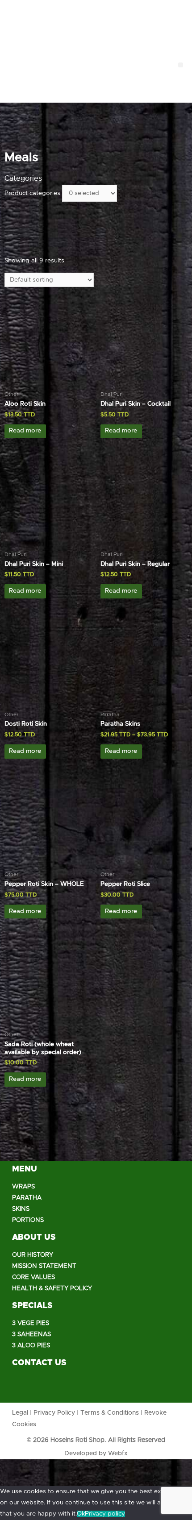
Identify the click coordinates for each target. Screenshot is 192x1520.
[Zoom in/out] (92, 1466)
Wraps (23, 1187)
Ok (81, 1514)
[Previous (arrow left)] (12, 1480)
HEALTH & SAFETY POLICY (52, 1288)
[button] (180, 64)
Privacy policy (105, 1514)
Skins (20, 1209)
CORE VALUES (33, 1277)
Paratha (27, 1198)
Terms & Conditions (109, 1413)
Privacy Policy (54, 1413)
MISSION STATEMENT (44, 1266)
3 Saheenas (31, 1334)
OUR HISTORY (32, 1255)
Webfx (118, 1453)
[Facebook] (23, 1387)
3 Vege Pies (30, 1323)
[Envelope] (72, 1387)
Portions (28, 1220)
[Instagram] (48, 1387)
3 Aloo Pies (31, 1345)
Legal (20, 1413)
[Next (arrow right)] (39, 1480)
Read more (25, 431)
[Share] (39, 1466)
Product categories (32, 193)
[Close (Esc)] (12, 1466)
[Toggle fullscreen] (66, 1466)
